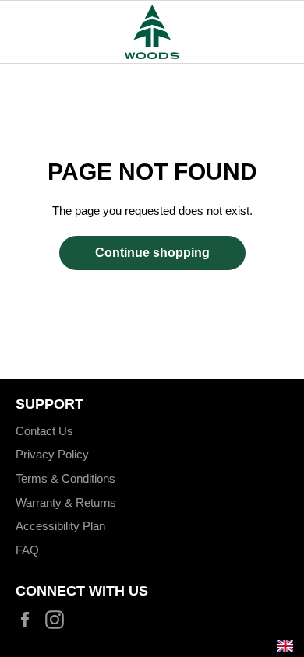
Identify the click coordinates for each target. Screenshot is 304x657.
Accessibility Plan (60, 525)
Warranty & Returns (66, 502)
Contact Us (44, 430)
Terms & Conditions (65, 478)
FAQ (27, 550)
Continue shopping (152, 252)
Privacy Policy (52, 454)
